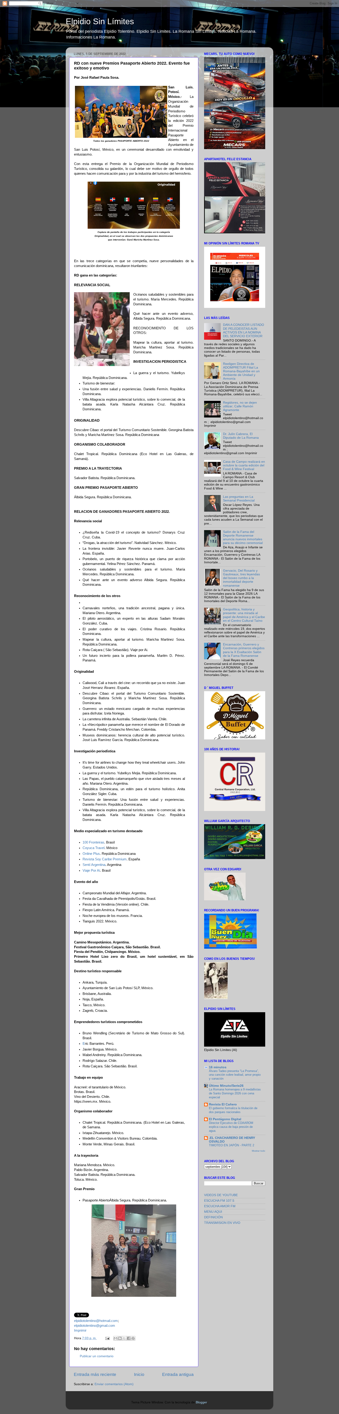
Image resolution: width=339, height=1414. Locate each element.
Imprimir (80, 1330)
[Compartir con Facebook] (128, 1338)
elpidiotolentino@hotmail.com (96, 1321)
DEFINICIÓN (213, 1217)
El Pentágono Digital (225, 1119)
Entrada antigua (178, 1374)
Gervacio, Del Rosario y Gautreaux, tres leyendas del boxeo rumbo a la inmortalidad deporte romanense (241, 578)
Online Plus (91, 854)
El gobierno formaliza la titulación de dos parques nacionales (233, 1110)
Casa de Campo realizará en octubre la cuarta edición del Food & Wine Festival (244, 465)
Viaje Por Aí (91, 870)
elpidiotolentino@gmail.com (94, 1325)
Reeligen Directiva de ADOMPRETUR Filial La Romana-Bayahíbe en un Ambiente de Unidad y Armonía (241, 371)
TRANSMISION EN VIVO (222, 1223)
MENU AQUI (213, 1211)
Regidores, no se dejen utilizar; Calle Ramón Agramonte (240, 406)
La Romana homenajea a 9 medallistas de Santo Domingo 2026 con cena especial (235, 1093)
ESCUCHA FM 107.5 (219, 1200)
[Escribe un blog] (120, 1338)
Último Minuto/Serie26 (226, 1085)
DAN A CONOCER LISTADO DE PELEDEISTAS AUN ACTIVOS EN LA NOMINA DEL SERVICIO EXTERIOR (243, 330)
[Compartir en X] (124, 1338)
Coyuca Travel (93, 848)
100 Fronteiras (93, 842)
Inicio (139, 1374)
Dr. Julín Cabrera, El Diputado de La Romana (241, 435)
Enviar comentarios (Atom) (114, 1384)
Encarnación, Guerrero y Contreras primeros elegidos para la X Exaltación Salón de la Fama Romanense (244, 650)
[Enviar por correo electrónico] (115, 1338)
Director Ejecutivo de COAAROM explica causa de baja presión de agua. (231, 1126)
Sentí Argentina (94, 865)
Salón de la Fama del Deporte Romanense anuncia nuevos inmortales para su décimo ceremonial (243, 537)
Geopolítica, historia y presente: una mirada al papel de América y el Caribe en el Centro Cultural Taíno (244, 615)
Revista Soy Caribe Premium (105, 859)
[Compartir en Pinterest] (133, 1338)
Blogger (201, 1402)
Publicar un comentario (96, 1356)
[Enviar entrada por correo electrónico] (107, 1338)
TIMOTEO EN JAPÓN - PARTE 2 (231, 1145)
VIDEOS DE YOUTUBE (221, 1195)
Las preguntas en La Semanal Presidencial (239, 498)
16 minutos (217, 1067)
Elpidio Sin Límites (100, 21)
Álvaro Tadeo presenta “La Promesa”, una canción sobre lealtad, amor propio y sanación (235, 1074)
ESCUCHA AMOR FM (219, 1206)
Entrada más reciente (95, 1374)
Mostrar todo (258, 1151)
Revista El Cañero (223, 1104)
